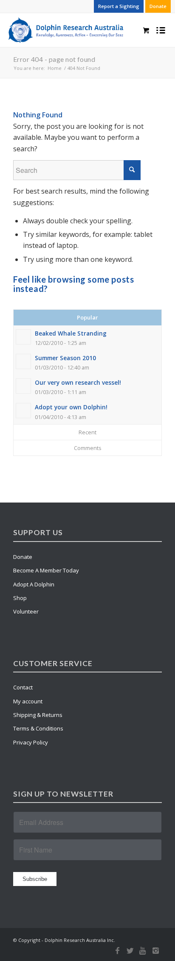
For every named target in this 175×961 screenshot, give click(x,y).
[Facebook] (117, 950)
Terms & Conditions (38, 728)
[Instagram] (155, 950)
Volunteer (26, 611)
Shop (20, 598)
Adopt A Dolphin (33, 584)
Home (55, 68)
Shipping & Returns (37, 715)
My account (27, 701)
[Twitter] (130, 950)
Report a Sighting (118, 6)
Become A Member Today (46, 570)
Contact (23, 687)
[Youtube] (142, 950)
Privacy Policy (30, 742)
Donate (158, 6)
